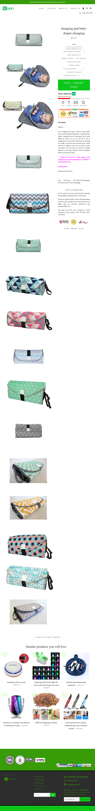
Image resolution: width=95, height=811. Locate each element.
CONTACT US (75, 8)
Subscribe (85, 799)
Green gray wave (74, 62)
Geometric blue (70, 75)
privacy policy (39, 783)
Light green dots (74, 48)
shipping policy (39, 780)
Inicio (41, 8)
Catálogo (51, 8)
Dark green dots (74, 55)
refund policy (39, 777)
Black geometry (70, 68)
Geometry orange (74, 72)
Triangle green (67, 58)
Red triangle (81, 58)
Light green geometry (72, 51)
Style (74, 44)
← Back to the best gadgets (47, 637)
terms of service (40, 786)
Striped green (74, 65)
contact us (38, 789)
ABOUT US (63, 8)
